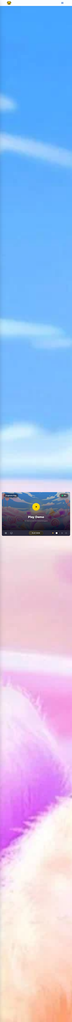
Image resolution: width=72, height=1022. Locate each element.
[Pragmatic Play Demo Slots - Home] (9, 3)
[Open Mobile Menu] (62, 3)
